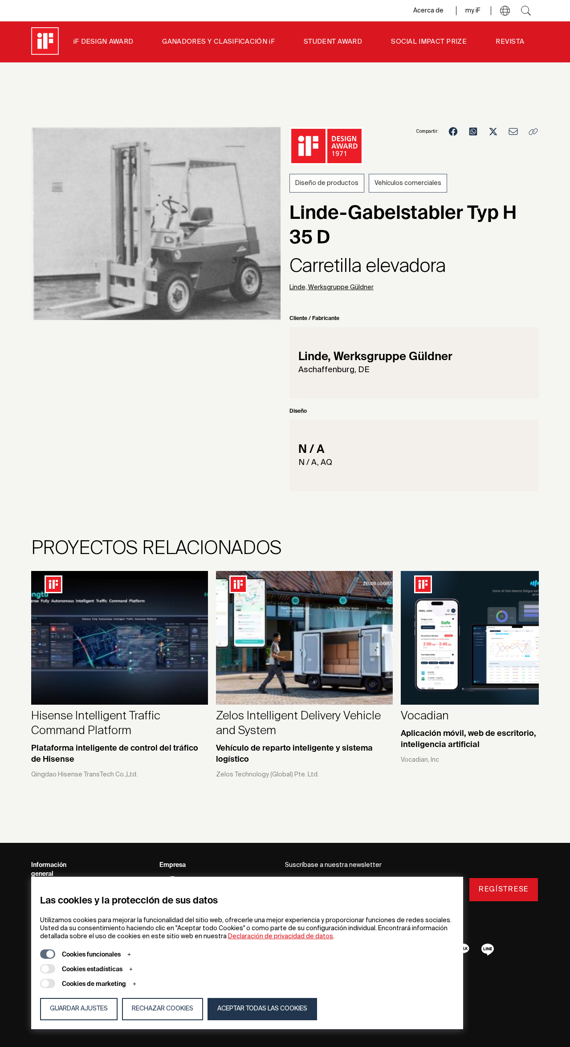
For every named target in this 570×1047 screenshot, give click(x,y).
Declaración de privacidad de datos (280, 936)
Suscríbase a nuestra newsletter (333, 865)
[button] (505, 10)
